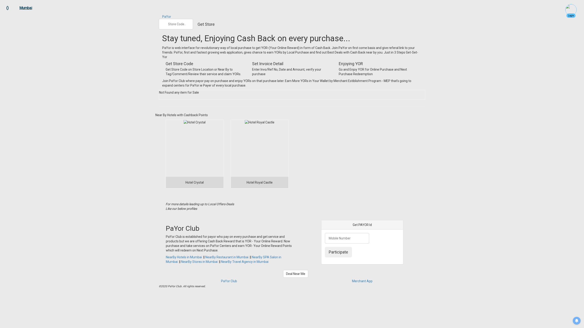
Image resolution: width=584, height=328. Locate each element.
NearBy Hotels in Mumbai (184, 257)
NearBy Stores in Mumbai (199, 262)
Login (571, 15)
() (7, 8)
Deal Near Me (295, 274)
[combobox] (176, 24)
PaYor (166, 16)
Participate (338, 252)
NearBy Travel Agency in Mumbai (245, 262)
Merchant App (362, 281)
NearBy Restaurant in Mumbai (226, 257)
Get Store (206, 24)
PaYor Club (229, 281)
